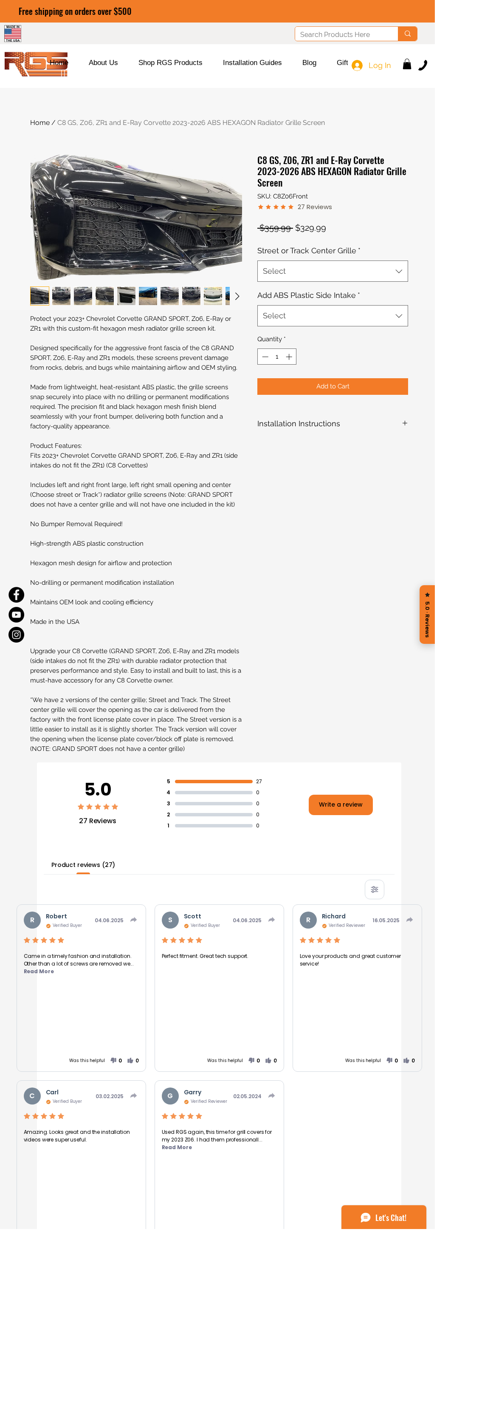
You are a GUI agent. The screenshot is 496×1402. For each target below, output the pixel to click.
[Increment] (290, 357)
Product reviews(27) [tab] (83, 865)
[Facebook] (16, 595)
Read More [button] (39, 971)
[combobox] (332, 271)
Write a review (341, 804)
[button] (103, 63)
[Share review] (134, 920)
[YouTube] (16, 615)
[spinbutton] (277, 357)
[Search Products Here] (407, 34)
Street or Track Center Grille (309, 250)
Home (40, 123)
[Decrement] (264, 357)
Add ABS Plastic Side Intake (308, 295)
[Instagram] (16, 635)
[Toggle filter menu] (374, 889)
